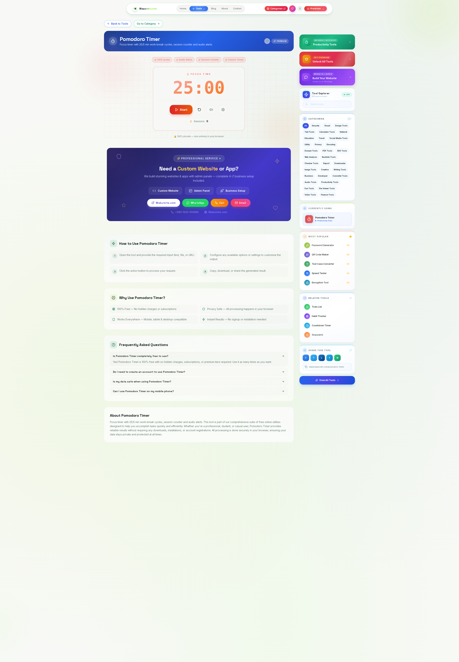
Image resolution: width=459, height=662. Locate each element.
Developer (323, 176)
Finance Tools (327, 195)
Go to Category (146, 23)
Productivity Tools (329, 182)
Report (326, 163)
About (224, 8)
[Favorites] (292, 8)
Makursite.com (166, 202)
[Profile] (300, 8)
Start (184, 109)
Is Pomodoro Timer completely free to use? (140, 356)
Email (242, 202)
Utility (307, 144)
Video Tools (310, 195)
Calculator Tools (327, 132)
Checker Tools (311, 163)
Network (343, 132)
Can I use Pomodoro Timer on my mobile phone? (143, 391)
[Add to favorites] (267, 41)
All (305, 126)
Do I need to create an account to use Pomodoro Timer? (149, 371)
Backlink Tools (329, 157)
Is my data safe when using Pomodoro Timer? (142, 381)
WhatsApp (197, 202)
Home (183, 8)
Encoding (331, 144)
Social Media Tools (338, 138)
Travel (322, 138)
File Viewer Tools (327, 188)
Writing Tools (340, 170)
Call (221, 202)
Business (309, 176)
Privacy (318, 144)
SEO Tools (342, 151)
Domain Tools (311, 151)
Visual (327, 126)
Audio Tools (310, 182)
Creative (325, 170)
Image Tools (310, 170)
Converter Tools (340, 176)
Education (309, 138)
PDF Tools (327, 151)
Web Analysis (311, 157)
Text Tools (309, 132)
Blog (213, 8)
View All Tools (327, 380)
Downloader (340, 163)
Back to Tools (119, 23)
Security (315, 126)
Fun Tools (309, 188)
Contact (237, 8)
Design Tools (341, 126)
